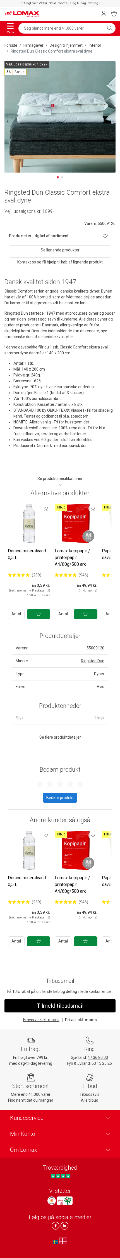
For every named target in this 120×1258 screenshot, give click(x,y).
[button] (15, 72)
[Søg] (110, 28)
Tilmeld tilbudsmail (60, 1005)
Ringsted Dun (92, 661)
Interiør (95, 45)
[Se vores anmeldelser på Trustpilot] (60, 1176)
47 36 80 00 (98, 1057)
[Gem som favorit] (45, 508)
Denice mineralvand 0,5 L (27, 554)
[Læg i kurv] (38, 614)
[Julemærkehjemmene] (51, 1200)
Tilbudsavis (89, 1094)
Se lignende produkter (60, 250)
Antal (16, 614)
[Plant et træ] (65, 1200)
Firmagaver (33, 45)
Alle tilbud (89, 1100)
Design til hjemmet (66, 45)
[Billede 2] (62, 177)
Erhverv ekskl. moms (41, 1019)
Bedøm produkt (60, 797)
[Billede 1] (58, 177)
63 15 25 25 (102, 1063)
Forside (10, 45)
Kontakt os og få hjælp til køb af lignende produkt (60, 262)
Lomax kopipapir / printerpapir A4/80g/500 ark (72, 557)
